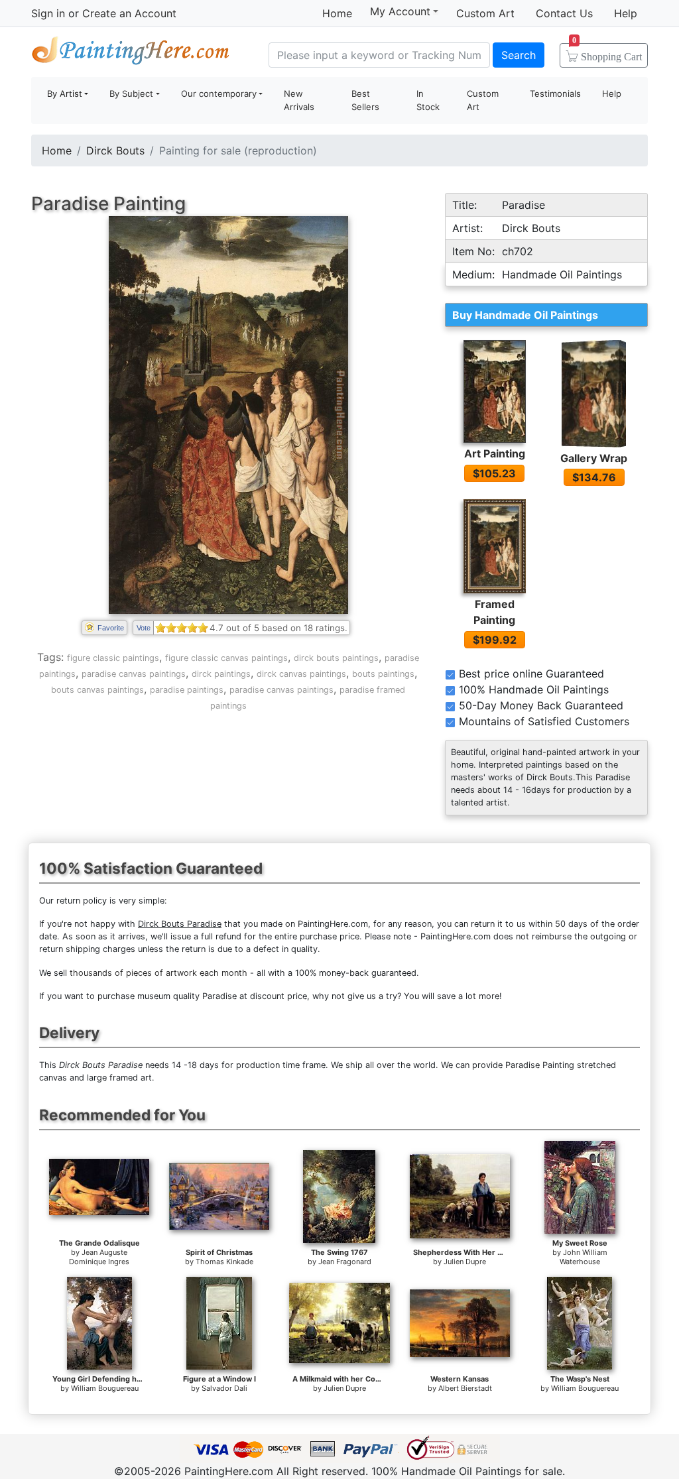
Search (518, 55)
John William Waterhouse (583, 1257)
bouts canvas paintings (97, 690)
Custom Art (485, 13)
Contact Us (564, 13)
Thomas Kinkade (224, 1261)
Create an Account (129, 13)
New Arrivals (299, 100)
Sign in (48, 13)
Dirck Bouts (115, 150)
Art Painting (494, 453)
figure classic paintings (113, 658)
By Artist (64, 93)
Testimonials (555, 93)
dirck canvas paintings (301, 674)
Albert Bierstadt (465, 1388)
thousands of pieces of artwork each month (158, 973)
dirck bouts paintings (336, 658)
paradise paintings (186, 690)
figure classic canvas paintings (226, 658)
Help (625, 13)
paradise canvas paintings (134, 674)
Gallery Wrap (593, 458)
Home (337, 13)
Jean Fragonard (344, 1261)
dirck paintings (221, 674)
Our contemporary (219, 93)
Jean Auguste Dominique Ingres (99, 1257)
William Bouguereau (105, 1388)
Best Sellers (365, 100)
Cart (607, 52)
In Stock (428, 100)
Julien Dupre (465, 1261)
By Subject (131, 93)
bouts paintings (383, 674)
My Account (400, 11)
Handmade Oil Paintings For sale (130, 53)
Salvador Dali (224, 1388)
